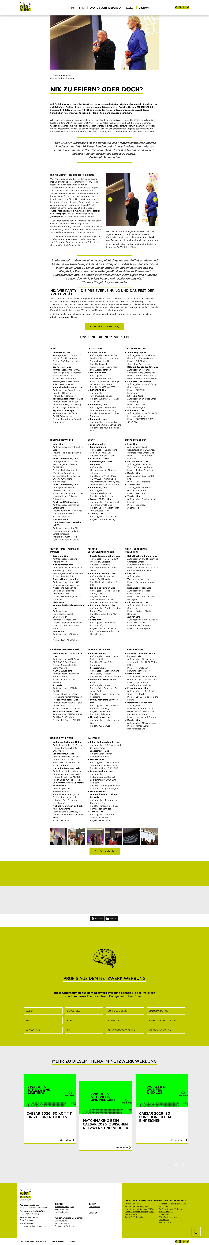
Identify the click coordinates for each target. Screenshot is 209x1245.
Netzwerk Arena (66, 78)
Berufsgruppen (131, 1214)
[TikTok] (188, 7)
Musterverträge (166, 1212)
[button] (110, 199)
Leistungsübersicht (133, 1204)
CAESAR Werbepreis (134, 1217)
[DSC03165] (131, 836)
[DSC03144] (149, 836)
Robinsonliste (165, 1222)
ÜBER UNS (94, 1213)
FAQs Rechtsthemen (168, 1217)
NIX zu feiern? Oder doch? (96, 89)
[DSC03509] (95, 836)
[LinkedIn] (184, 7)
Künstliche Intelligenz (64, 1207)
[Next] (182, 1165)
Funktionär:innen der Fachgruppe (139, 1212)
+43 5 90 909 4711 (28, 1223)
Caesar (53, 78)
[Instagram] (180, 7)
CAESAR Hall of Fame (127, 247)
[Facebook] (176, 7)
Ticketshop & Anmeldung (104, 326)
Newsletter (164, 1214)
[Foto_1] (132, 199)
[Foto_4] (76, 836)
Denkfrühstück (61, 1221)
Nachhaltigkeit (61, 1212)
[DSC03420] (58, 836)
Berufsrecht (164, 1220)
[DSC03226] (113, 836)
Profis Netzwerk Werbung (170, 1209)
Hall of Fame (94, 1207)
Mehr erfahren (65, 1140)
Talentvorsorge (61, 1209)
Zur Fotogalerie (105, 851)
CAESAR (92, 1204)
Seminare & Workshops (65, 1226)
